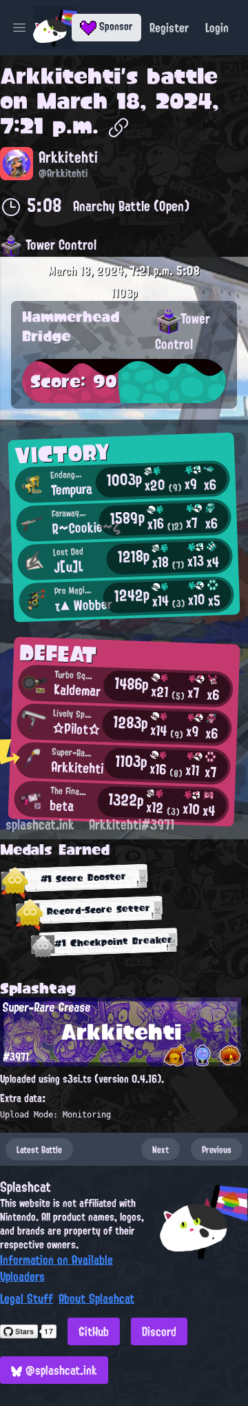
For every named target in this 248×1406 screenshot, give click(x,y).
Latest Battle (39, 1149)
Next (160, 1149)
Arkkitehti (60, 76)
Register (169, 28)
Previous (216, 1149)
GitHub (94, 1331)
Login (217, 28)
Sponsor (114, 26)
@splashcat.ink (59, 1370)
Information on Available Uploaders (56, 1268)
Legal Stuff (26, 1298)
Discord (159, 1331)
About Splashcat (96, 1298)
